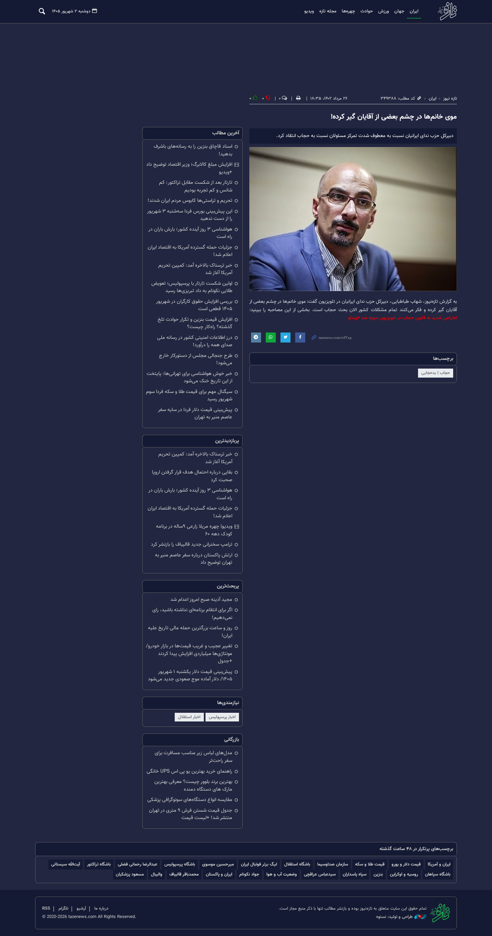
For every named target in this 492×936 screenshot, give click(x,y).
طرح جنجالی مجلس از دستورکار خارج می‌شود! (195, 359)
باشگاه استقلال (297, 864)
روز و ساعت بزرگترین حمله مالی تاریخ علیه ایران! (190, 632)
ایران (414, 11)
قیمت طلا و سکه (370, 864)
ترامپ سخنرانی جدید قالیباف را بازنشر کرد (191, 544)
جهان (399, 11)
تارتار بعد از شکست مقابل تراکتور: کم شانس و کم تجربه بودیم (195, 186)
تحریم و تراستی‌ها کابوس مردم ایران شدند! (190, 201)
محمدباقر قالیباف (184, 874)
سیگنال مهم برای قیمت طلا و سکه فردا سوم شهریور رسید (189, 395)
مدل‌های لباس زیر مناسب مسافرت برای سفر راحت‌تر (193, 757)
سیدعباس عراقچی (320, 874)
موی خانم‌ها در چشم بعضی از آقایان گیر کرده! (394, 117)
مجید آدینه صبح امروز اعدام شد (201, 600)
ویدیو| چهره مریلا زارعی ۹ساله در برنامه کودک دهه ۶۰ (194, 530)
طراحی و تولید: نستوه (394, 917)
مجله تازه (327, 11)
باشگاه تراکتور (99, 864)
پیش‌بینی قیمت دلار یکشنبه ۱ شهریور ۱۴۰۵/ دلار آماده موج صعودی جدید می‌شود (190, 675)
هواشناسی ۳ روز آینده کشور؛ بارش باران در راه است (190, 233)
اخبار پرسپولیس (222, 717)
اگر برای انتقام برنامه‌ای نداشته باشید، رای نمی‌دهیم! (192, 614)
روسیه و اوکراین (404, 874)
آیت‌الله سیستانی (65, 864)
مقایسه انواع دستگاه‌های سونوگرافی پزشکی (189, 800)
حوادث (366, 11)
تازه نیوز (445, 11)
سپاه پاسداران (354, 874)
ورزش (383, 11)
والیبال (156, 874)
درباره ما (101, 908)
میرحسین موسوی (218, 864)
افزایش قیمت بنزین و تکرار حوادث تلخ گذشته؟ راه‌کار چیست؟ (195, 323)
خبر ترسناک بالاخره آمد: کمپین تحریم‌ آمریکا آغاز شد (195, 269)
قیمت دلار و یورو (406, 864)
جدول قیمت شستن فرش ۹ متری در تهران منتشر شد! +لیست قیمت (190, 814)
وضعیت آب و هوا (281, 874)
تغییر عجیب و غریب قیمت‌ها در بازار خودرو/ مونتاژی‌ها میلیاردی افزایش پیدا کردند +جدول (189, 653)
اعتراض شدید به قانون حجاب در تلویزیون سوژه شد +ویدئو (402, 318)
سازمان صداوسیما (332, 864)
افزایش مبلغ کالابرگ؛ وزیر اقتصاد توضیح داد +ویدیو (189, 168)
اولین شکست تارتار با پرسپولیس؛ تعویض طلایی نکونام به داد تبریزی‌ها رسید (191, 287)
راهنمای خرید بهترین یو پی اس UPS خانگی (189, 771)
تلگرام (63, 908)
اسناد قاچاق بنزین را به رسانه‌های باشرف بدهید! (193, 150)
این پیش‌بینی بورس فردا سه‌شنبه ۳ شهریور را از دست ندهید (189, 215)
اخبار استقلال (189, 717)
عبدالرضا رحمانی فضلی (137, 864)
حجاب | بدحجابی (435, 373)
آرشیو (81, 908)
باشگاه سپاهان (437, 874)
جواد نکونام (249, 874)
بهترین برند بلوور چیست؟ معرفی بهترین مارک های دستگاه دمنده (193, 785)
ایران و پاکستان (219, 874)
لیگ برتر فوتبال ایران (259, 864)
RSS (46, 908)
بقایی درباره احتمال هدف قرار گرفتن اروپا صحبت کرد (192, 476)
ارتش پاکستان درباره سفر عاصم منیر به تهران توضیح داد (193, 559)
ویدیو (309, 11)
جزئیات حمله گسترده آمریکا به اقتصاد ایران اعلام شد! (190, 251)
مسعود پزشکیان (130, 874)
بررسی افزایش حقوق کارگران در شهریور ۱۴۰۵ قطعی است (194, 305)
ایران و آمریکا (439, 864)
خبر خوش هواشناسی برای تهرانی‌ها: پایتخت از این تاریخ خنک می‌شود (189, 377)
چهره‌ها (348, 11)
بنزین (378, 874)
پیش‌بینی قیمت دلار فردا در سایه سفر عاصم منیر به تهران (195, 413)
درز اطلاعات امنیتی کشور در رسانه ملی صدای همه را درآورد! (194, 341)
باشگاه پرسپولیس (179, 864)
